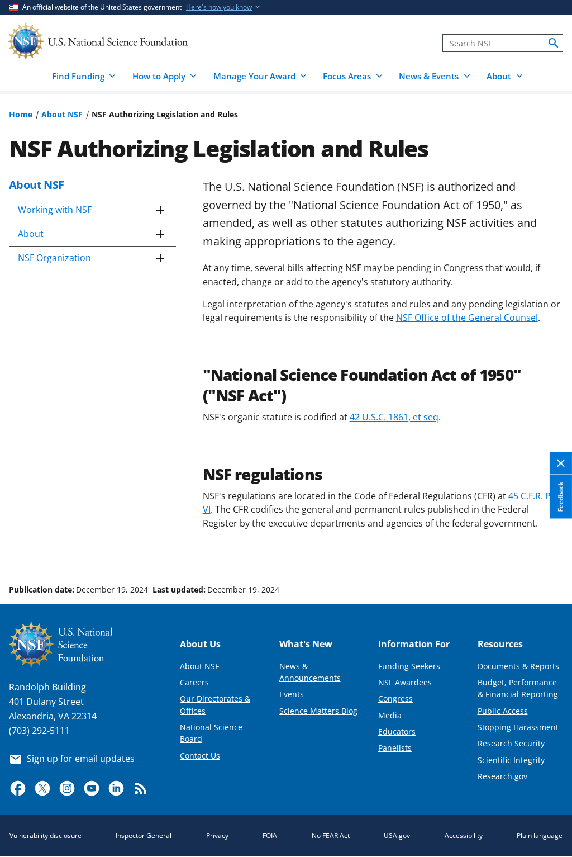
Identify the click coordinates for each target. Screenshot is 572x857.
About (31, 234)
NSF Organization (54, 258)
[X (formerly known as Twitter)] (42, 788)
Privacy (217, 835)
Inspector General (143, 835)
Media (390, 715)
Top (548, 547)
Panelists (395, 747)
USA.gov (397, 835)
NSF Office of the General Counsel (467, 317)
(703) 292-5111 (39, 731)
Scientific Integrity (511, 760)
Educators (397, 731)
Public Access (503, 711)
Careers (194, 682)
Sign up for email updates (81, 758)
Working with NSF (55, 209)
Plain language (540, 835)
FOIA (270, 835)
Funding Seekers (409, 666)
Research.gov (502, 776)
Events (291, 694)
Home (20, 114)
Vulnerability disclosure (45, 835)
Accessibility (464, 835)
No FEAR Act (331, 835)
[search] (553, 43)
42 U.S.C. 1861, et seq (394, 417)
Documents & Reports (518, 666)
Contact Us (200, 755)
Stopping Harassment (518, 727)
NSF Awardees (405, 682)
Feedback (560, 497)
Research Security (511, 743)
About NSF (62, 114)
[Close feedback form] (561, 463)
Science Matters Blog (318, 711)
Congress (395, 698)
